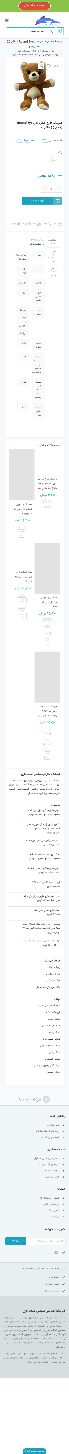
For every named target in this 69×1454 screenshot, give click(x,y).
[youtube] (56, 1253)
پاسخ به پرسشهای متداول (46, 1159)
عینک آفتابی (54, 1019)
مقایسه (56, 66)
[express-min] (57, 222)
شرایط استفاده (52, 1171)
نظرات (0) (53, 277)
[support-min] (47, 222)
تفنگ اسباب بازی (23, 785)
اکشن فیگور (30, 789)
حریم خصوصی (52, 1177)
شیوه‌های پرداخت (50, 1137)
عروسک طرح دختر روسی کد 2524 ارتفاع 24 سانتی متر (48, 711)
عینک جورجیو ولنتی (50, 1026)
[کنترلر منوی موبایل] (7, 21)
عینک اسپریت (53, 1072)
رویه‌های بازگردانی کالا (48, 1165)
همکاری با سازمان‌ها (49, 1198)
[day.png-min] (26, 222)
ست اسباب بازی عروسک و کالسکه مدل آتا (23, 577)
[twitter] (63, 1253)
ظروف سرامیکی (52, 974)
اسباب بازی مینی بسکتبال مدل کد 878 (49, 602)
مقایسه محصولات (35, 1451)
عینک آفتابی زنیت (51, 1039)
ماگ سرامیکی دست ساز (48, 987)
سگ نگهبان (33, 793)
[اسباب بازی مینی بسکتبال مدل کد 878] (47, 568)
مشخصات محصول (52, 241)
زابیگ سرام (54, 967)
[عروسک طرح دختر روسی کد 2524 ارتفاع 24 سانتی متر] (47, 677)
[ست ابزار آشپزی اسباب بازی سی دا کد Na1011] (21, 474)
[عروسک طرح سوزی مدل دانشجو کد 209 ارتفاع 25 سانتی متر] (47, 462)
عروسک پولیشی (47, 793)
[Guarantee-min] (16, 222)
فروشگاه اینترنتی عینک (49, 1006)
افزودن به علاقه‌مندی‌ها (49, 66)
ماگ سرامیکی (53, 981)
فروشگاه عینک (53, 1012)
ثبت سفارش (53, 1125)
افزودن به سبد (37, 201)
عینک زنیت (54, 1032)
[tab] (53, 242)
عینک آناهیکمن (52, 1059)
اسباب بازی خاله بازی (43, 785)
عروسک (43, 789)
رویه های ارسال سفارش (47, 1131)
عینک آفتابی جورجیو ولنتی (47, 1065)
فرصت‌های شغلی (50, 1204)
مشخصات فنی (52, 259)
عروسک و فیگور (23, 140)
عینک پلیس (54, 1052)
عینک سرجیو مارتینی (50, 1046)
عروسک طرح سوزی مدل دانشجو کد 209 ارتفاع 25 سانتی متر (48, 483)
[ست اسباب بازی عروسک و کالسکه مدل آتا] (21, 555)
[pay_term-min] (37, 222)
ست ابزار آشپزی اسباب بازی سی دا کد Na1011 (23, 509)
